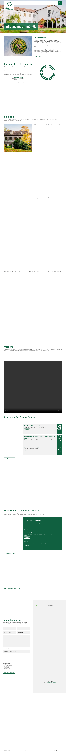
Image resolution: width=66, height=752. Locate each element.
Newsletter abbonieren (49, 686)
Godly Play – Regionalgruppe (31, 447)
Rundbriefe (28, 514)
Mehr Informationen (9, 354)
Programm (32, 2)
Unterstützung (44, 2)
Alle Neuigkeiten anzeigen (10, 553)
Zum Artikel (27, 525)
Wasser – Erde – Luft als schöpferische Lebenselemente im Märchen (39, 437)
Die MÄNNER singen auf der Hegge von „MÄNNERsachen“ (39, 543)
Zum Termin (27, 429)
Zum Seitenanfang (58, 750)
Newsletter (37, 514)
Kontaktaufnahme (38, 56)
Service (37, 2)
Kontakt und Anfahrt (53, 2)
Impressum (21, 750)
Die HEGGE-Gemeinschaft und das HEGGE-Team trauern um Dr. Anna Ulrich (40, 532)
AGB (24, 750)
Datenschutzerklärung (29, 750)
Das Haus (25, 2)
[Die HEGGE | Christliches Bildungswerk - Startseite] (9, 5)
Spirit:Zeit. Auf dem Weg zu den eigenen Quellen (37, 426)
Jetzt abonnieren (33, 577)
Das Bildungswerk (18, 2)
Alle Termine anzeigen (9, 458)
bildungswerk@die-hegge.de (51, 682)
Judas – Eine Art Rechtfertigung (32, 520)
